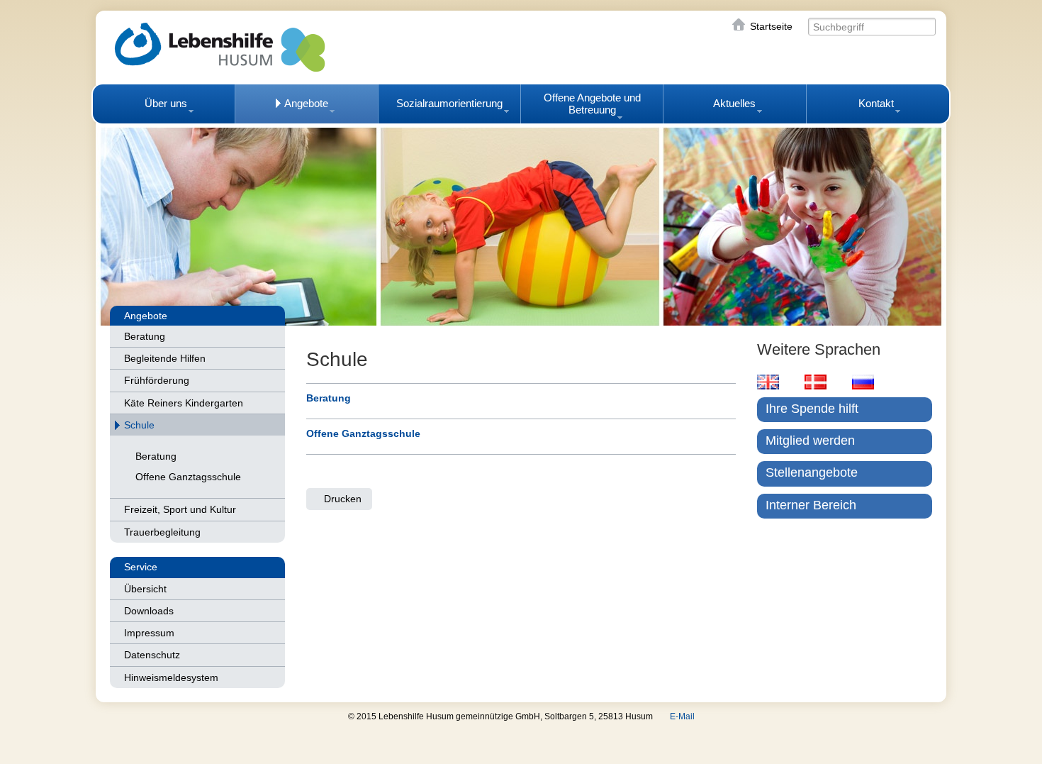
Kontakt (876, 103)
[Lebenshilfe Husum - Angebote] (521, 223)
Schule (139, 425)
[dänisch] (816, 382)
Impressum (149, 632)
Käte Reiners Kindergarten (183, 403)
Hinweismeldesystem (171, 677)
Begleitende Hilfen (165, 358)
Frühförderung (156, 380)
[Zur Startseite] (219, 47)
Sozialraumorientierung (449, 103)
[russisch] (863, 382)
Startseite (771, 26)
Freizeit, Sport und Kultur (180, 509)
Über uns (166, 103)
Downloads (149, 610)
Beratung (144, 336)
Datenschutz (152, 654)
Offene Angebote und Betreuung (592, 104)
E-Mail (682, 716)
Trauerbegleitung (162, 532)
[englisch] (768, 382)
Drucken (343, 498)
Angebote (306, 103)
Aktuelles (734, 103)
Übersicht (145, 588)
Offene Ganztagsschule (188, 476)
